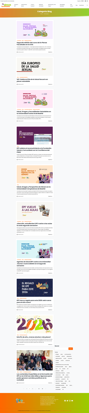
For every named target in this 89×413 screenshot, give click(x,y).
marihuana (57, 370)
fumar (66, 366)
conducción (67, 360)
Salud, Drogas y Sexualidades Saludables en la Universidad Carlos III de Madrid (34, 112)
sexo (69, 381)
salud (66, 381)
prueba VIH (63, 379)
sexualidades (63, 383)
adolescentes (69, 356)
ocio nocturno (58, 374)
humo (57, 368)
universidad (64, 387)
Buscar (57, 346)
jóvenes (63, 368)
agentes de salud (59, 358)
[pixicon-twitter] (67, 400)
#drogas (57, 354)
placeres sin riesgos (59, 376)
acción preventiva (68, 354)
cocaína (62, 360)
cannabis (57, 360)
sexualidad (57, 383)
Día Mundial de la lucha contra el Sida (62, 364)
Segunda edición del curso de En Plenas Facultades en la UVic (32, 44)
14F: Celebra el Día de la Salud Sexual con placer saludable (32, 80)
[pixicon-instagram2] (70, 400)
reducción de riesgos (59, 381)
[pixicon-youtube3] (72, 400)
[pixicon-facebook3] (65, 400)
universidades (58, 389)
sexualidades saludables (60, 385)
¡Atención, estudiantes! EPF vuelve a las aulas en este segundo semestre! (34, 224)
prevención (58, 379)
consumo (57, 362)
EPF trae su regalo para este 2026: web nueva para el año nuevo (34, 301)
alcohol (64, 358)
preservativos (66, 376)
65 (42, 388)
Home (41, 13)
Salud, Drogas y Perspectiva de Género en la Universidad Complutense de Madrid (34, 188)
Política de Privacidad (59, 410)
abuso (62, 354)
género (70, 366)
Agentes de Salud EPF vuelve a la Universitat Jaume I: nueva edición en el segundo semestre (34, 264)
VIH (63, 389)
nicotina (68, 372)
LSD (67, 368)
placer (67, 374)
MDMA (62, 370)
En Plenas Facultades (59, 366)
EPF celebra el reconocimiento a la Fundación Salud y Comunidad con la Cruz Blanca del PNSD (34, 150)
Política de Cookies (67, 410)
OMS (63, 374)
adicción (63, 356)
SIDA (67, 385)
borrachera (70, 358)
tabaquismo (58, 387)
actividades (58, 356)
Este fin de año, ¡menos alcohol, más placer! (34, 337)
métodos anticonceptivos (60, 372)
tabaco (70, 385)
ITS (60, 368)
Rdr (68, 379)
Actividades (46, 13)
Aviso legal (53, 410)
